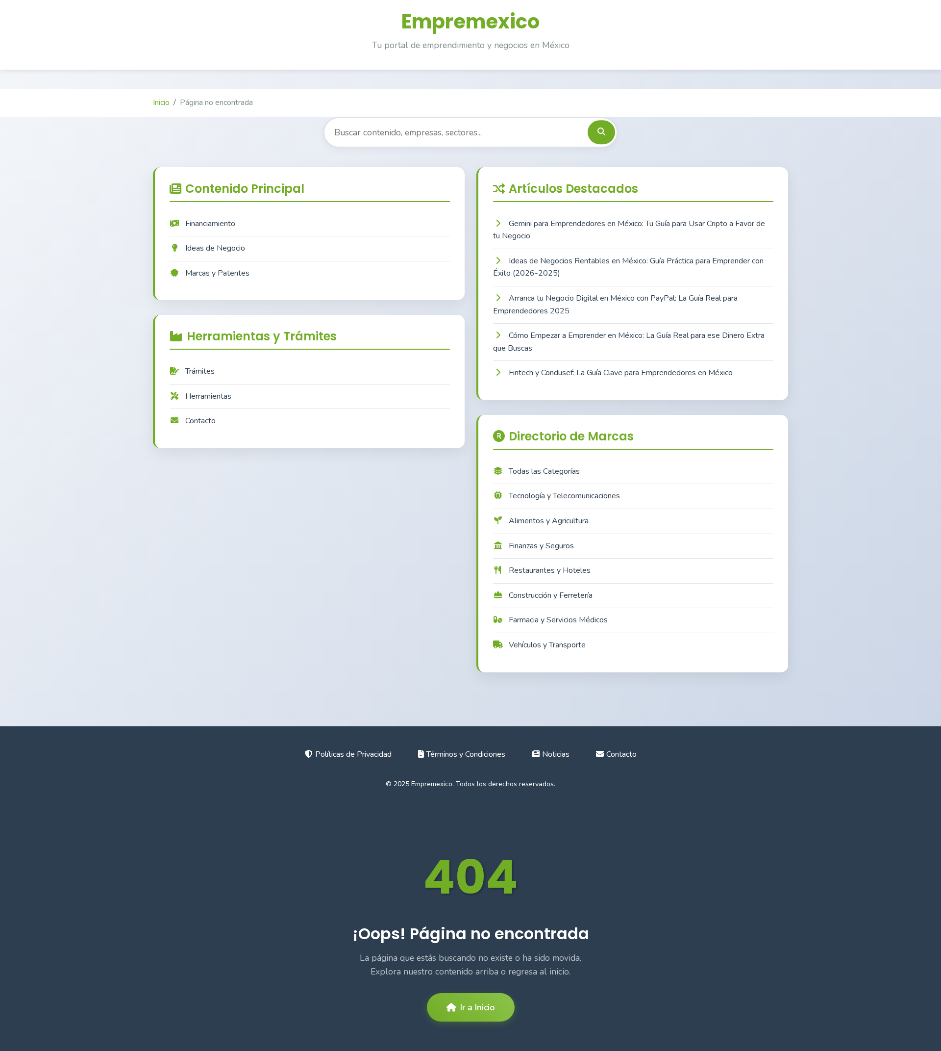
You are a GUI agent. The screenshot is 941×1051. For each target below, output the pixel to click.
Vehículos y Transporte (547, 645)
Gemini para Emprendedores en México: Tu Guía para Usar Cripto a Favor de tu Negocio (629, 230)
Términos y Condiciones (465, 754)
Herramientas (208, 396)
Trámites (200, 371)
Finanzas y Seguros (541, 545)
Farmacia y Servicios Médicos (558, 620)
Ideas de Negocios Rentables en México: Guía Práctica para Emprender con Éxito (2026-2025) (628, 267)
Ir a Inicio (477, 1007)
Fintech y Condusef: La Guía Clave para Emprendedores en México (621, 372)
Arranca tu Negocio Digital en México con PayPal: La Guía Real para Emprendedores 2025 (615, 304)
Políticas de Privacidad (353, 754)
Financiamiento (210, 223)
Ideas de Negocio (215, 248)
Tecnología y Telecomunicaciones (564, 495)
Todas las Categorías (544, 471)
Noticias (556, 754)
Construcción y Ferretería (551, 595)
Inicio (161, 102)
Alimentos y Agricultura (549, 520)
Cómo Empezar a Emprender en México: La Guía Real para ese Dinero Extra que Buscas (629, 342)
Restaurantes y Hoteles (550, 570)
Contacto (200, 420)
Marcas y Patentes (217, 273)
